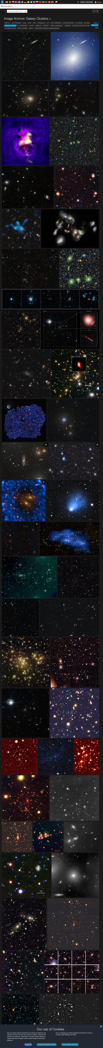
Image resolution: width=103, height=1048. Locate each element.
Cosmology (41, 23)
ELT (48, 23)
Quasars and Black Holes (81, 25)
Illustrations (22, 25)
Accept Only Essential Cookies (47, 1044)
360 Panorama (16, 23)
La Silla (31, 25)
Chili (34, 23)
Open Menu (7, 6)
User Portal (89, 2)
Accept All (28, 1044)
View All (7, 23)
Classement (95, 25)
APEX (29, 23)
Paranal (46, 25)
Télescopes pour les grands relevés (47, 28)
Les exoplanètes (68, 23)
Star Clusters (22, 28)
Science (82, 2)
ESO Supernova (56, 23)
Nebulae (38, 25)
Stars (31, 28)
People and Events (57, 25)
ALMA (24, 23)
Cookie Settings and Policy (70, 1044)
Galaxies (87, 23)
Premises (68, 25)
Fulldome (79, 23)
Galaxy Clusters (10, 25)
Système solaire (10, 28)
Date (96, 28)
